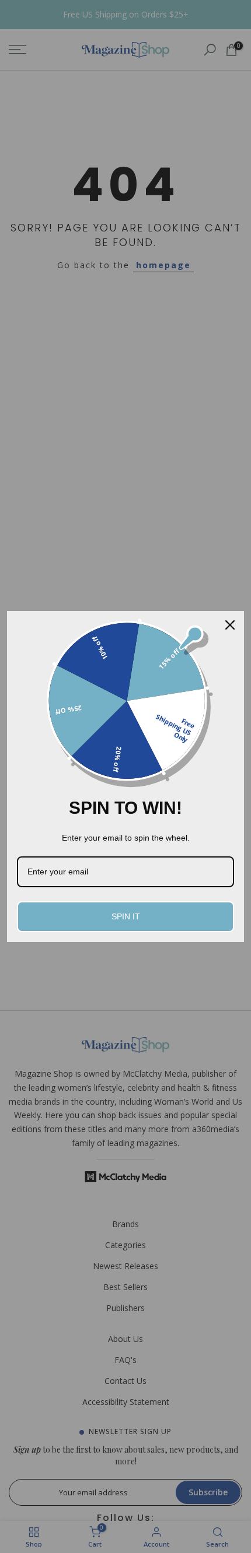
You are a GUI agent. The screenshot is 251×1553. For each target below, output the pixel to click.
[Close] (230, 625)
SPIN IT (125, 916)
